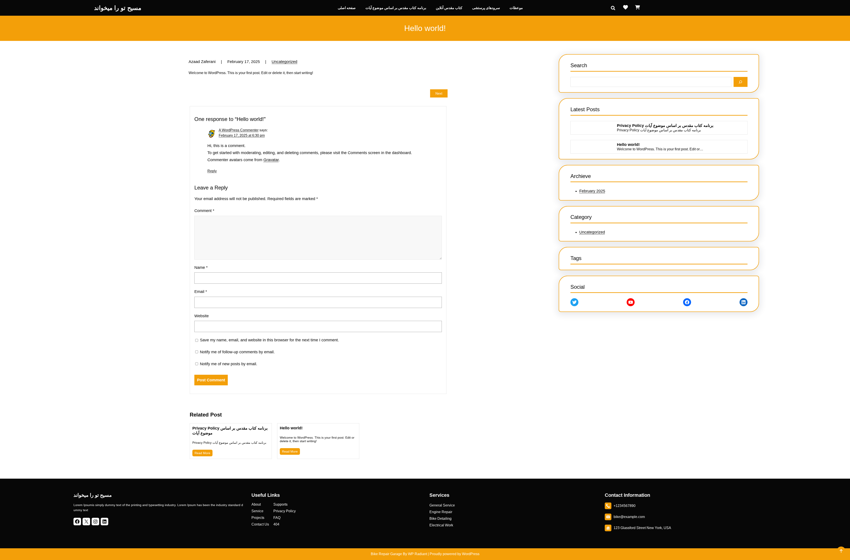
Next (438, 93)
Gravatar (271, 160)
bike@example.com (629, 517)
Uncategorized (284, 61)
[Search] (741, 82)
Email (200, 291)
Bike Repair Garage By (389, 554)
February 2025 (592, 191)
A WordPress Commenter (239, 130)
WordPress (470, 554)
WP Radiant (417, 554)
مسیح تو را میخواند (117, 8)
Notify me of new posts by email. (228, 364)
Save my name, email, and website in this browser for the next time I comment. (269, 340)
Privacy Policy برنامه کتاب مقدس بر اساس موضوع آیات (230, 430)
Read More (202, 453)
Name (201, 267)
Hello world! (291, 428)
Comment (204, 210)
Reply (212, 171)
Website (201, 316)
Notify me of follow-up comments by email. (237, 352)
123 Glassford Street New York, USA (642, 528)
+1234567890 (625, 506)
